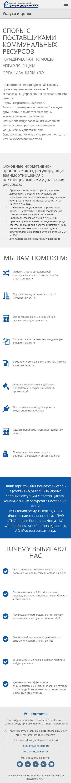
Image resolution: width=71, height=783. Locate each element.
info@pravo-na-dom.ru (35, 745)
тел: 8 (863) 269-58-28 (35, 751)
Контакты (39, 713)
